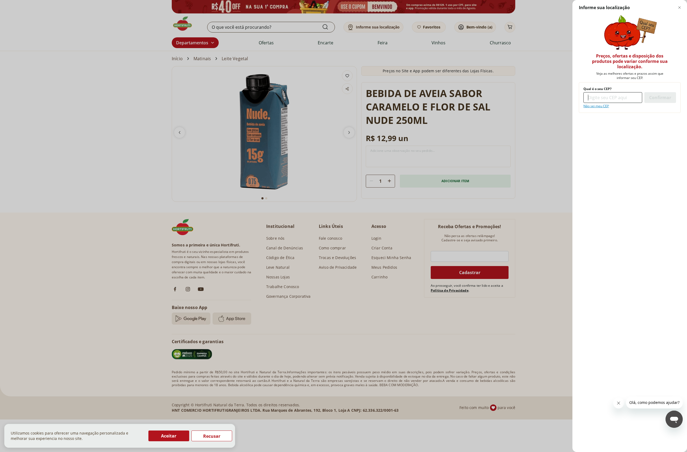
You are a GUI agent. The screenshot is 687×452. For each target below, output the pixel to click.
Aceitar (168, 436)
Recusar (211, 436)
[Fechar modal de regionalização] (679, 7)
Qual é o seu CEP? (597, 89)
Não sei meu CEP (596, 106)
